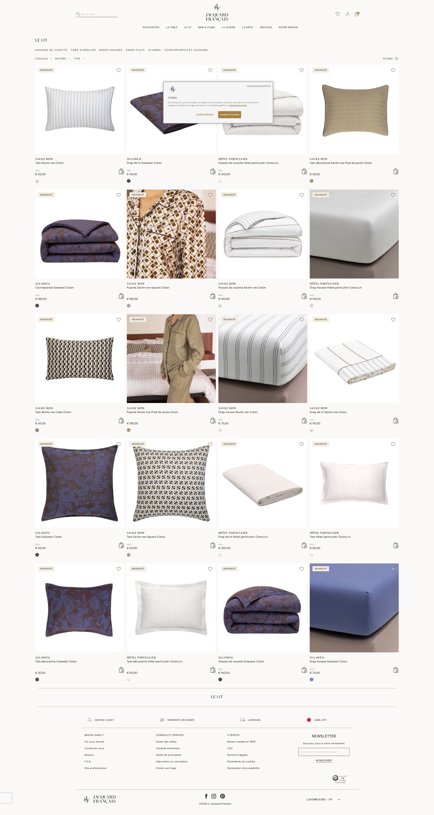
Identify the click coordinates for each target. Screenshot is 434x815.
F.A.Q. (88, 761)
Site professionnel (95, 768)
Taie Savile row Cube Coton (53, 412)
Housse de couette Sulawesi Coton (241, 661)
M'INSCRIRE (324, 760)
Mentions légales (237, 754)
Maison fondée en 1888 (241, 741)
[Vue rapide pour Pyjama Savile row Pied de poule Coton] (213, 420)
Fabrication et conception (172, 761)
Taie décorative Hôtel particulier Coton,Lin (155, 661)
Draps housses (111, 49)
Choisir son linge (166, 768)
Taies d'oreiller (83, 49)
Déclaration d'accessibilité (243, 768)
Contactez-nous (94, 748)
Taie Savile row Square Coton (146, 537)
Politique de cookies (238, 105)
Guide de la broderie (168, 754)
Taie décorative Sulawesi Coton (56, 661)
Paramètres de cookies (241, 761)
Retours (89, 754)
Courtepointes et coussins (186, 49)
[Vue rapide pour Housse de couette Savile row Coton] (304, 296)
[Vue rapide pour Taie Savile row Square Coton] (213, 545)
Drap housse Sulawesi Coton (328, 661)
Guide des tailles (166, 741)
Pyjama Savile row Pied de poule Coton (152, 412)
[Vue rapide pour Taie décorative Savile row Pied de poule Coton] (396, 171)
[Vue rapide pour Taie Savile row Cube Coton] (121, 420)
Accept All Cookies (229, 114)
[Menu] (347, 777)
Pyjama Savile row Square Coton (148, 287)
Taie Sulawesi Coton (48, 537)
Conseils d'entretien (168, 748)
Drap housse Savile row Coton (238, 412)
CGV (230, 748)
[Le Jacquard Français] (217, 12)
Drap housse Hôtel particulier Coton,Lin (336, 287)
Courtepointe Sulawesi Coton (54, 287)
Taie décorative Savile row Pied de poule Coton (341, 163)
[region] (218, 102)
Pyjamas (154, 49)
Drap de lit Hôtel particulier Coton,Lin (243, 537)
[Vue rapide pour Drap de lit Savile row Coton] (396, 420)
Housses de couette (51, 49)
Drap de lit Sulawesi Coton (144, 163)
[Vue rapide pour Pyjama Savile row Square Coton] (213, 296)
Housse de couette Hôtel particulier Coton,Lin (248, 163)
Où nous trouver (94, 741)
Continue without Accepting (259, 86)
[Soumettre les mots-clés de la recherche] (78, 14)
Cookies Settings (204, 114)
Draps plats (135, 49)
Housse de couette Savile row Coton (242, 287)
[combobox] (99, 14)
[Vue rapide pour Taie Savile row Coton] (121, 171)
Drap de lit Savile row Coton (328, 412)
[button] (348, 14)
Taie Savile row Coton (49, 163)
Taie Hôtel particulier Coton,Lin (330, 537)
